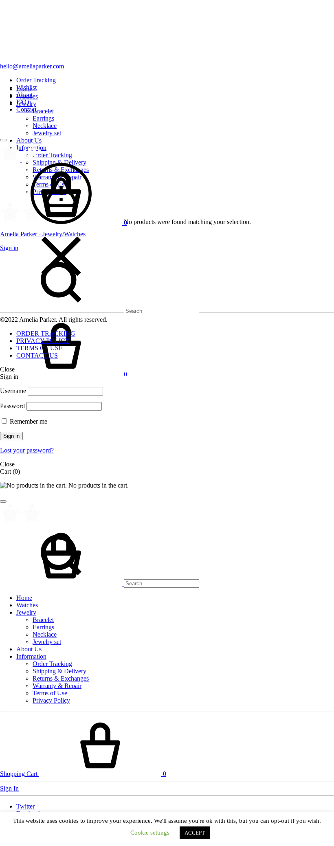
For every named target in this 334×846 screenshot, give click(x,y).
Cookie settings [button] (149, 832)
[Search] (99, 310)
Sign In (9, 788)
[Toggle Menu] (3, 140)
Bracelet (43, 111)
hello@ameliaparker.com (32, 66)
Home (24, 89)
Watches (27, 96)
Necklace (45, 125)
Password (12, 405)
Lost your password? (27, 450)
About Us (29, 140)
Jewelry (26, 103)
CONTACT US (37, 355)
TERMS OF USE (39, 348)
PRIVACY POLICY (43, 340)
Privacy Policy (51, 700)
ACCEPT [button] (195, 833)
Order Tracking (36, 80)
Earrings (43, 118)
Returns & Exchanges (61, 678)
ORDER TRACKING (45, 333)
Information (31, 656)
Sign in (11, 436)
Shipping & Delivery (59, 162)
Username (13, 390)
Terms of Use (50, 693)
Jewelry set (47, 133)
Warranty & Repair (57, 685)
